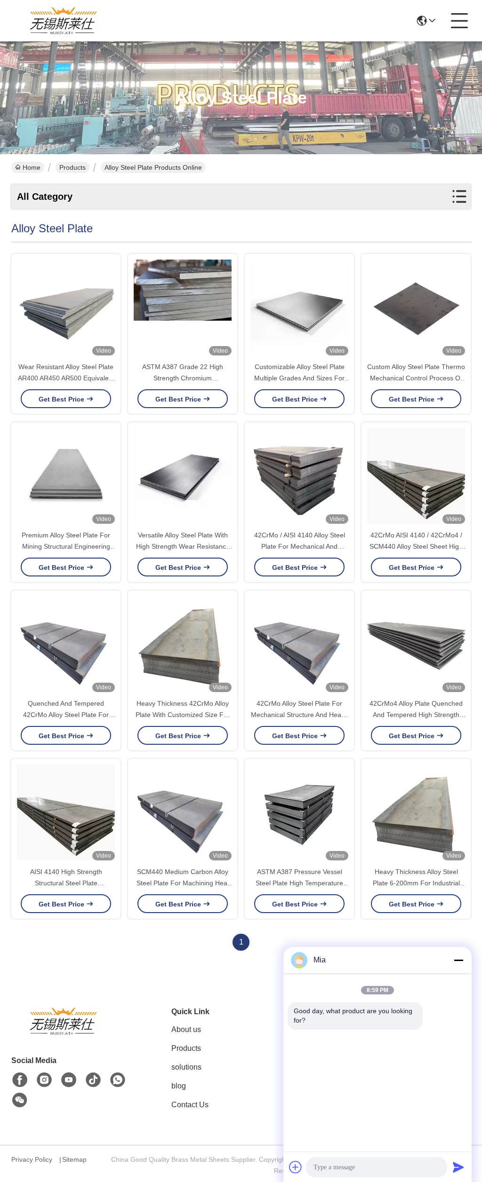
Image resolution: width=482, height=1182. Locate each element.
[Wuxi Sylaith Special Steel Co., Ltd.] (63, 21)
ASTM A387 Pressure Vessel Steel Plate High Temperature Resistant (299, 883)
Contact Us (190, 1105)
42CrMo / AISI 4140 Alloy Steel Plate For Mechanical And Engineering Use (299, 546)
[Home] (63, 1033)
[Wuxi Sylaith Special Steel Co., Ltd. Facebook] (19, 1080)
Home (31, 167)
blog (178, 1086)
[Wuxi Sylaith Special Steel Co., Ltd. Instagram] (44, 1080)
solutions (186, 1067)
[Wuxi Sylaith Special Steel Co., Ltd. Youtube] (68, 1080)
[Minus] (458, 960)
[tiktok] (93, 1080)
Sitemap (74, 1159)
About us (186, 1029)
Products (72, 167)
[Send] (458, 1167)
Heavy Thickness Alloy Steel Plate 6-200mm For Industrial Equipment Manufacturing (416, 883)
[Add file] (295, 1167)
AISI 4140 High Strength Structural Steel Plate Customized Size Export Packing (66, 883)
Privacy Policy (31, 1159)
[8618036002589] (117, 1080)
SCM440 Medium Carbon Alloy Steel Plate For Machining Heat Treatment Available (183, 883)
